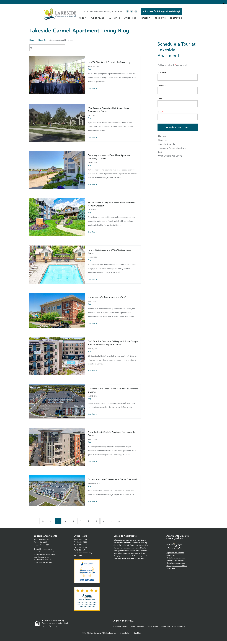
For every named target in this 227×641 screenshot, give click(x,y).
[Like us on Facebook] (127, 11)
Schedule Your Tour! (177, 127)
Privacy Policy (125, 633)
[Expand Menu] (87, 18)
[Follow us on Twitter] (131, 11)
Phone (160, 112)
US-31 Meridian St (179, 626)
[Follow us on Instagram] (135, 11)
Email (160, 99)
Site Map (137, 633)
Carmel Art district (120, 626)
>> (119, 520)
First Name (162, 72)
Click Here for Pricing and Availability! (161, 11)
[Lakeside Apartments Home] (59, 14)
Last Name (162, 85)
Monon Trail (165, 626)
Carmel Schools (152, 626)
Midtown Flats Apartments (176, 560)
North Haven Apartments (175, 558)
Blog (89, 69)
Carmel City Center (137, 626)
